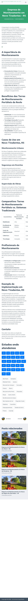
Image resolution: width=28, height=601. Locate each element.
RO (13, 369)
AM (22, 353)
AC (12, 353)
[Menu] (25, 2)
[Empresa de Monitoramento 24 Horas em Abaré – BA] (14, 438)
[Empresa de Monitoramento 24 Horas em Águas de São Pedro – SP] (14, 483)
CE (13, 357)
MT (14, 361)
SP (3, 353)
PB (8, 365)
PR (13, 365)
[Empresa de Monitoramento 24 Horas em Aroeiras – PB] (14, 460)
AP (4, 357)
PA (4, 365)
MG (24, 361)
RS (8, 369)
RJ (8, 353)
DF (17, 357)
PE (17, 365)
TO (8, 373)
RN (4, 369)
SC (22, 369)
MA (9, 361)
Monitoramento (19, 19)
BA (8, 357)
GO (4, 361)
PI (21, 365)
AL (17, 353)
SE (3, 373)
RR (18, 369)
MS (19, 361)
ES (22, 357)
